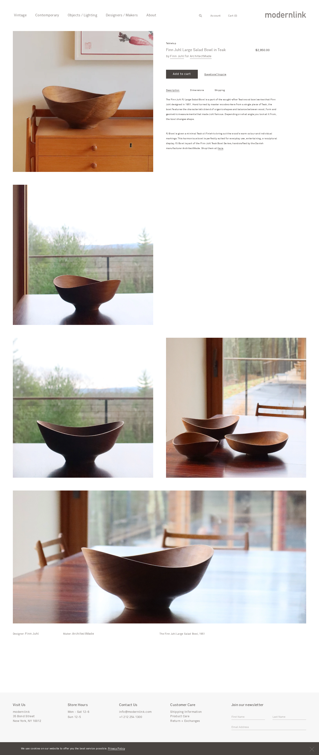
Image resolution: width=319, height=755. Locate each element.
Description (173, 90)
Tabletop (171, 43)
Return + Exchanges (185, 721)
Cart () (232, 15)
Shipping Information (186, 711)
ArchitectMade (201, 56)
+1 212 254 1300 (130, 717)
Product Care (179, 716)
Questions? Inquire (215, 74)
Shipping (220, 90)
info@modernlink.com (135, 711)
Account (215, 15)
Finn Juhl (177, 56)
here (220, 148)
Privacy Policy (116, 748)
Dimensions (197, 90)
